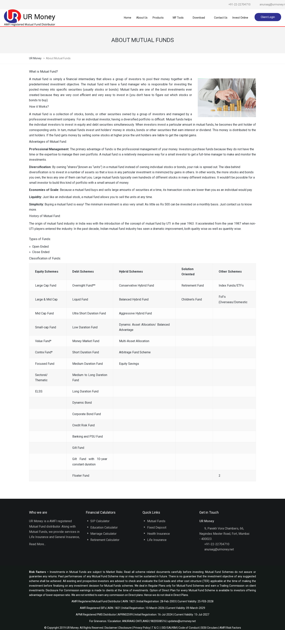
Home (127, 17)
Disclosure (125, 627)
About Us (142, 17)
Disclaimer (110, 627)
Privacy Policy (141, 627)
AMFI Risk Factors (230, 627)
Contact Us (220, 17)
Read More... (37, 544)
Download (199, 17)
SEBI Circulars (209, 627)
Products (158, 17)
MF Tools (178, 17)
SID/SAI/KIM (169, 627)
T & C (155, 627)
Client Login (268, 17)
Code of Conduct (189, 627)
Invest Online (240, 17)
